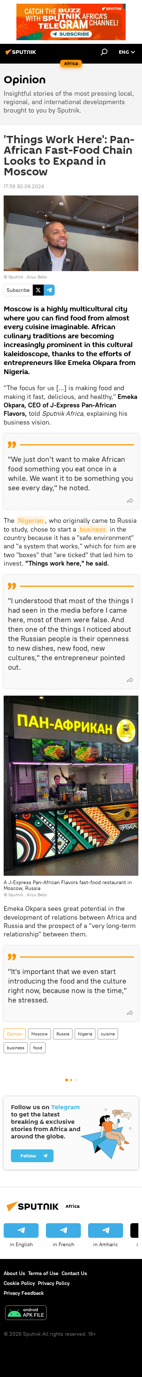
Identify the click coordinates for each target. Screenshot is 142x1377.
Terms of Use (43, 1273)
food (37, 1047)
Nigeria (85, 1033)
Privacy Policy (54, 1283)
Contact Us (74, 1273)
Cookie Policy (19, 1283)
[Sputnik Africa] (22, 55)
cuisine (108, 1033)
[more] (130, 500)
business (93, 529)
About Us (14, 1273)
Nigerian (30, 520)
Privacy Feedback (24, 1293)
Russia (62, 1033)
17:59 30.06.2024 (24, 186)
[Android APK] (26, 1313)
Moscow (39, 1033)
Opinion (15, 1033)
